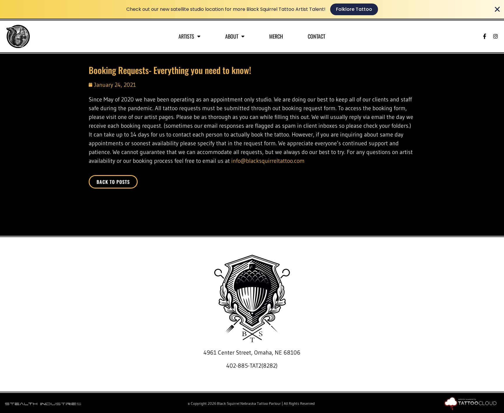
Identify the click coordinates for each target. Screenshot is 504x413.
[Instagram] (495, 36)
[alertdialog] (252, 9)
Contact (316, 36)
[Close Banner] (497, 9)
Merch (276, 36)
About (231, 36)
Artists (186, 36)
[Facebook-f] (484, 36)
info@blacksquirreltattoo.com (267, 160)
